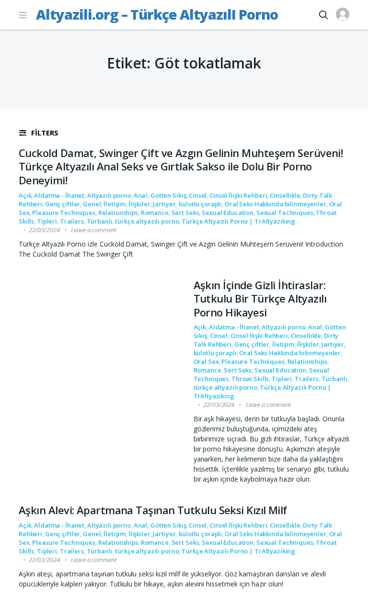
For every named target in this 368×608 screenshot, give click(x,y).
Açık (25, 195)
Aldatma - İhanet (59, 195)
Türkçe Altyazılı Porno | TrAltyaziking (238, 221)
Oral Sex (206, 361)
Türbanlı (100, 221)
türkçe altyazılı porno (147, 221)
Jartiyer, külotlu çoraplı (187, 204)
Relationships (118, 212)
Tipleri (47, 221)
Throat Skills (250, 378)
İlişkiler (139, 204)
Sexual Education (227, 212)
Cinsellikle (285, 195)
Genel (92, 204)
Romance (155, 212)
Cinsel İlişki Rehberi (238, 195)
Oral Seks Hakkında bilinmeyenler (275, 204)
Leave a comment (93, 229)
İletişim (115, 204)
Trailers (72, 221)
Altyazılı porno (109, 195)
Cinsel (198, 195)
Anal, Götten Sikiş (160, 195)
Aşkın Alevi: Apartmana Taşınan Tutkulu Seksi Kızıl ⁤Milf (153, 510)
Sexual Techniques (284, 212)
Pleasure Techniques (63, 212)
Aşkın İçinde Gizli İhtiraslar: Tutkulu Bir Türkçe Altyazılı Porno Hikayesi (260, 298)
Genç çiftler (62, 204)
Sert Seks (185, 212)
